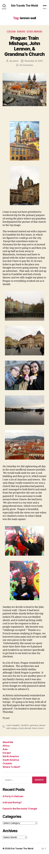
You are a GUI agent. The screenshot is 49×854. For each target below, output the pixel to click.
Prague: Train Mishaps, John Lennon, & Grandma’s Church (24, 46)
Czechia (11, 31)
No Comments (26, 65)
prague (14, 728)
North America (11, 756)
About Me (8, 742)
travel (41, 728)
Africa (6, 745)
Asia (5, 749)
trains (34, 728)
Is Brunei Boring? (12, 802)
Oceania (7, 763)
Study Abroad (34, 31)
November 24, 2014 (34, 61)
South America (11, 759)
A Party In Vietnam (13, 796)
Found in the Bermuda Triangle (20, 808)
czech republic (13, 725)
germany (34, 725)
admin (15, 61)
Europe (21, 31)
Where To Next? (11, 767)
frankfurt (25, 725)
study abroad (24, 728)
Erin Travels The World (24, 5)
